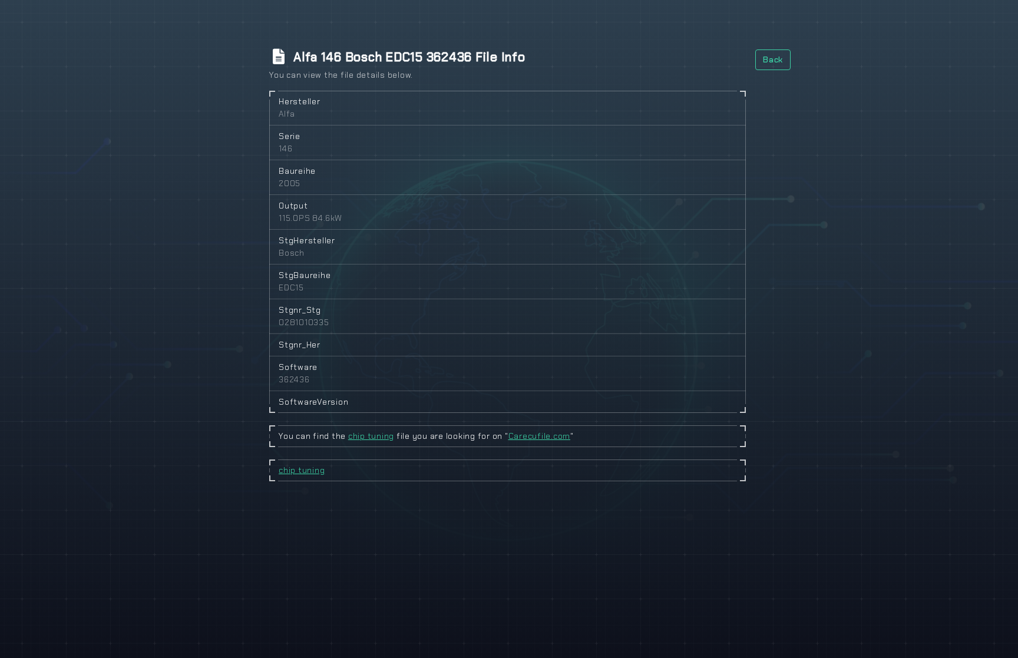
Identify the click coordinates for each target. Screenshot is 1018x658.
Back (773, 59)
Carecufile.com (539, 436)
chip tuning (371, 436)
